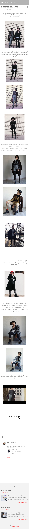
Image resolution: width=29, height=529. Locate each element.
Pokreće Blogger (15, 526)
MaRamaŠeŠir (15, 450)
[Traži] (27, 3)
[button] (27, 7)
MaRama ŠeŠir (11, 2)
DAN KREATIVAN (6, 490)
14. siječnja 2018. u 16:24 (13, 444)
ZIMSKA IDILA (5, 507)
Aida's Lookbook (11, 442)
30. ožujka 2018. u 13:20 (17, 451)
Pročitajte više (23, 502)
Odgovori (9, 457)
